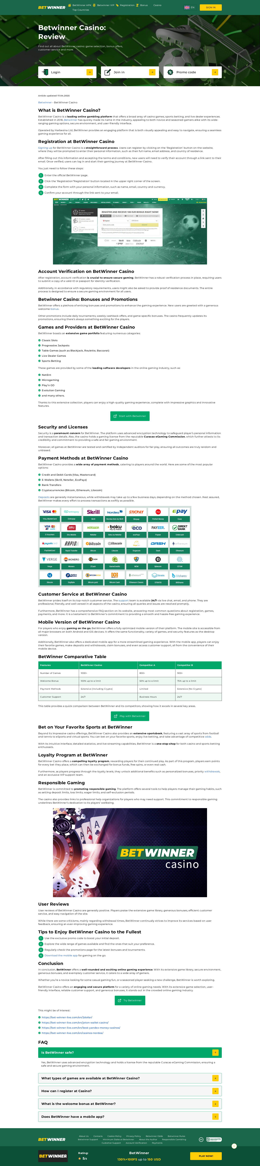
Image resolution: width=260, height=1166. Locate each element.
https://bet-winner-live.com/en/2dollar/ (67, 1017)
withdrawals (212, 771)
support (124, 600)
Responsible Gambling (174, 1139)
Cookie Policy (114, 1136)
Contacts (98, 1136)
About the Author (148, 1139)
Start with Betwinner (132, 416)
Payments (157, 1143)
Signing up (45, 147)
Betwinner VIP (106, 5)
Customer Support (111, 1143)
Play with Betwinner (132, 716)
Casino (157, 5)
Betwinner (45, 102)
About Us (83, 1136)
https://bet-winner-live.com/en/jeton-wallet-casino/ (75, 1022)
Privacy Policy (133, 1136)
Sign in (211, 7)
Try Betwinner (133, 1000)
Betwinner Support (88, 1139)
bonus (55, 309)
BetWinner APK (82, 5)
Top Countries (81, 9)
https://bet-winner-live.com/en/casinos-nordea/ (72, 1033)
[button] (190, 7)
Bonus (144, 5)
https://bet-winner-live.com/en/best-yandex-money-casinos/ (81, 1027)
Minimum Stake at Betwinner (118, 1139)
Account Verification (136, 1143)
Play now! (206, 1156)
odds (208, 736)
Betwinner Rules (176, 1136)
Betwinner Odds (154, 1136)
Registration (127, 5)
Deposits (44, 497)
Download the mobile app (61, 955)
